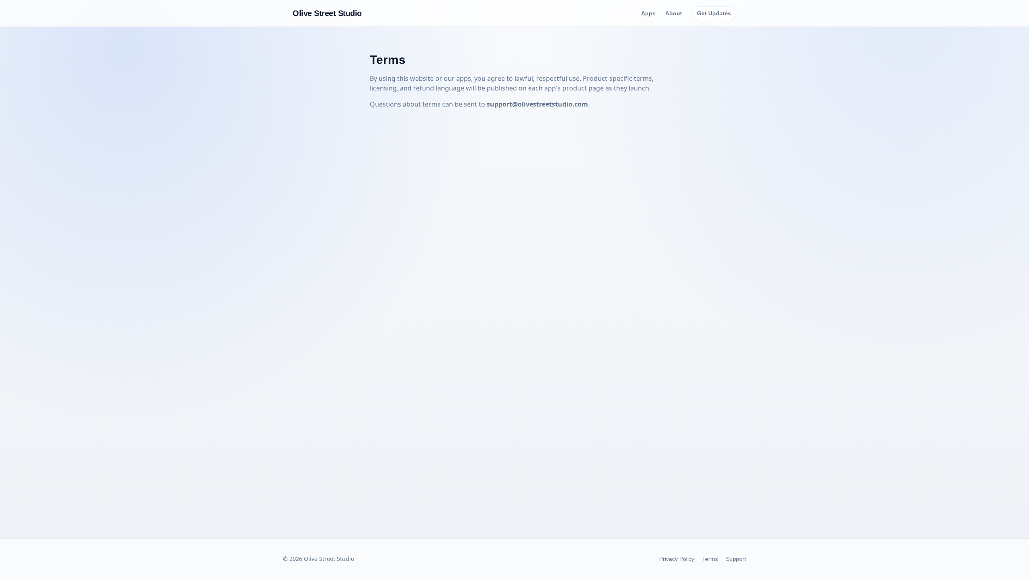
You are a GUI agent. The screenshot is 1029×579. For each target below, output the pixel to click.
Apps (648, 13)
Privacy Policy (676, 559)
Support (736, 559)
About (673, 13)
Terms (710, 559)
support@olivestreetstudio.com (537, 104)
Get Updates (714, 13)
